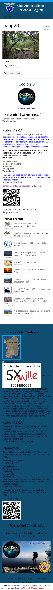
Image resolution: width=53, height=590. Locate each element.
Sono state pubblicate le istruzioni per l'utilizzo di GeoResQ (26, 534)
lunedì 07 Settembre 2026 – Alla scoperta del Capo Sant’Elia (32, 234)
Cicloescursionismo (11, 164)
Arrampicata (8, 169)
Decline (42, 588)
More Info (27, 588)
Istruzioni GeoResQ (26, 525)
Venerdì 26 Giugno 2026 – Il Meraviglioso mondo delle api (32, 290)
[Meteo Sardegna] (10, 362)
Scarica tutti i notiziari (12, 182)
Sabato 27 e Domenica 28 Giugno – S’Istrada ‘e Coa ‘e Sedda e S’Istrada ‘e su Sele (27, 301)
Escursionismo (9, 161)
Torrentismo (8, 171)
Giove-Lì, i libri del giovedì (25, 262)
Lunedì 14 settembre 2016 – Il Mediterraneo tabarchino (26, 225)
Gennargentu (8, 177)
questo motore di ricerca (16, 490)
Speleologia (8, 166)
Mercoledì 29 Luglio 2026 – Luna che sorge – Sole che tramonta (30, 254)
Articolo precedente (12, 73)
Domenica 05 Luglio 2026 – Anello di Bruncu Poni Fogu (30, 280)
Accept (34, 588)
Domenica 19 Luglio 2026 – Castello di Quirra (31, 271)
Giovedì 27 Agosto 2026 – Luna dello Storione (30, 244)
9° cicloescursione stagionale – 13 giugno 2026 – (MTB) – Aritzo (32, 312)
